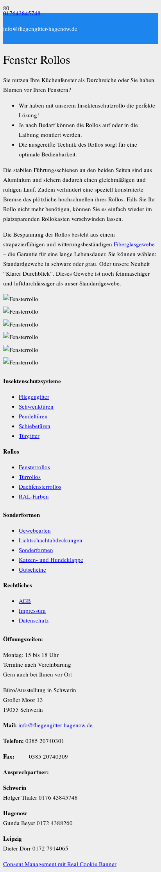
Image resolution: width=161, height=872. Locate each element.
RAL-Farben (34, 496)
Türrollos (30, 477)
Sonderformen (36, 550)
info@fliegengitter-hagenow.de (55, 725)
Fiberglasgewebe (134, 244)
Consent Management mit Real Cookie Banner (59, 864)
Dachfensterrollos (40, 486)
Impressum (32, 610)
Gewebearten (35, 530)
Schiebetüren (34, 426)
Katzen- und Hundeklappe (51, 559)
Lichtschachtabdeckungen (50, 540)
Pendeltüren (33, 416)
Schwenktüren (36, 406)
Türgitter (29, 436)
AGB (25, 601)
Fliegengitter (34, 396)
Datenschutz (34, 620)
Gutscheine (32, 569)
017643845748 (22, 13)
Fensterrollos (34, 467)
